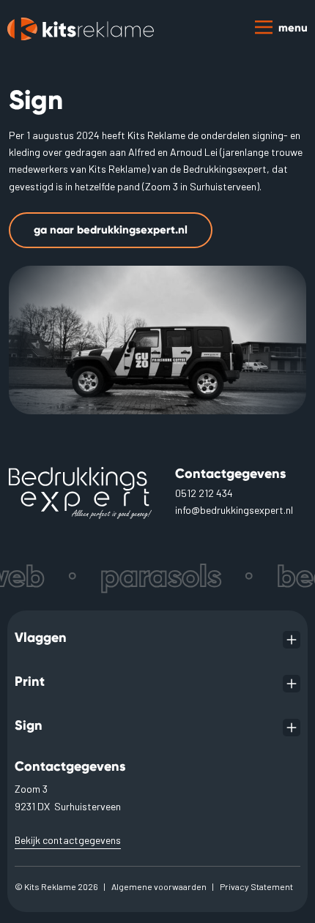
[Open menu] (291, 640)
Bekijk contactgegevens (68, 840)
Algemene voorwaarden (159, 886)
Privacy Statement (256, 886)
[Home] (80, 29)
